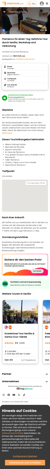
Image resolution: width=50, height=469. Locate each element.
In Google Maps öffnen (36, 183)
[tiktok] (24, 394)
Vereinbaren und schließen (25, 462)
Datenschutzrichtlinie (12, 433)
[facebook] (8, 394)
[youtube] (13, 394)
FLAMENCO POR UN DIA (25, 59)
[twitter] (19, 394)
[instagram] (3, 394)
